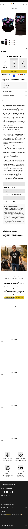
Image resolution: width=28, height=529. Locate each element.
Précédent (12, 8)
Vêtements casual (19, 297)
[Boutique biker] (13, 4)
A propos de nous (20, 517)
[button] (26, 48)
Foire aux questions (5, 521)
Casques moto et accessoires (12, 98)
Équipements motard (9, 297)
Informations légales (7, 507)
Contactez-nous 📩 (5, 517)
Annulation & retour (14, 521)
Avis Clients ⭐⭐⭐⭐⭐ (6, 514)
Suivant (16, 8)
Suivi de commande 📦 (17, 514)
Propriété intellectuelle (8, 525)
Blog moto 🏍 (13, 517)
